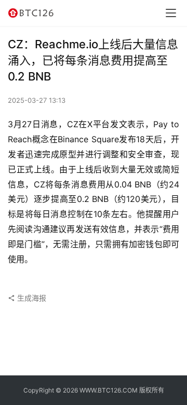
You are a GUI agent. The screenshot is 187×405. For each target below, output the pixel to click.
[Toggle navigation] (171, 13)
